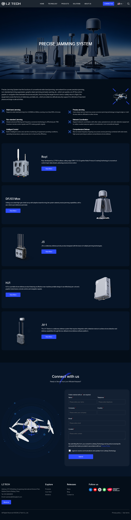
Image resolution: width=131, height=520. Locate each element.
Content (71, 429)
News (69, 489)
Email (71, 418)
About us (6, 502)
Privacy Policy (105, 446)
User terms (126, 513)
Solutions (76, 4)
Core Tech (48, 492)
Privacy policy (116, 513)
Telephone (101, 397)
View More (49, 169)
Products (65, 4)
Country (100, 408)
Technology (52, 4)
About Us (87, 4)
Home (42, 4)
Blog (68, 492)
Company (72, 408)
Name (71, 397)
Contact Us (108, 4)
